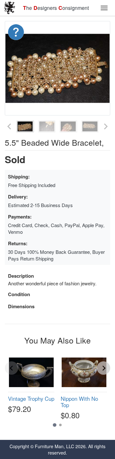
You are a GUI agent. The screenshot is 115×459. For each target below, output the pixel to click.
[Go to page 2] (60, 425)
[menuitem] (25, 126)
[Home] (9, 8)
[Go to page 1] (54, 425)
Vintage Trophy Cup (31, 398)
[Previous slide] (9, 126)
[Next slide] (105, 126)
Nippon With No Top (79, 402)
